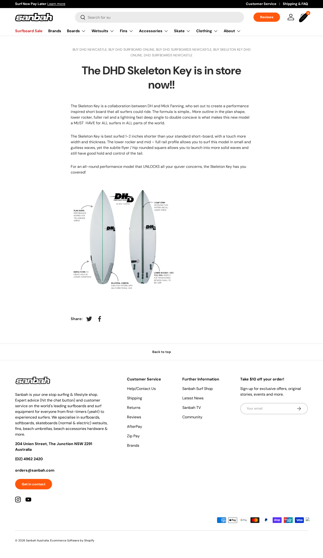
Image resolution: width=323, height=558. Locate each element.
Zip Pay (133, 435)
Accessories (150, 30)
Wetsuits (100, 30)
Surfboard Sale (29, 30)
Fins (123, 30)
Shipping (134, 398)
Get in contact (33, 484)
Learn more (56, 4)
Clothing (204, 30)
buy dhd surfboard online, (132, 49)
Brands (54, 30)
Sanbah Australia (37, 540)
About (229, 30)
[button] (304, 17)
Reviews (266, 17)
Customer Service (261, 4)
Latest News (193, 398)
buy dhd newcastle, (91, 49)
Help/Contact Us (141, 388)
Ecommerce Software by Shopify (72, 540)
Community (192, 417)
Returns (133, 407)
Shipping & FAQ (295, 4)
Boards (73, 30)
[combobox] (159, 17)
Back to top (161, 352)
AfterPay (134, 426)
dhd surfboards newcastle (168, 55)
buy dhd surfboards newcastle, (184, 49)
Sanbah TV (191, 407)
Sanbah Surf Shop (197, 388)
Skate (179, 30)
